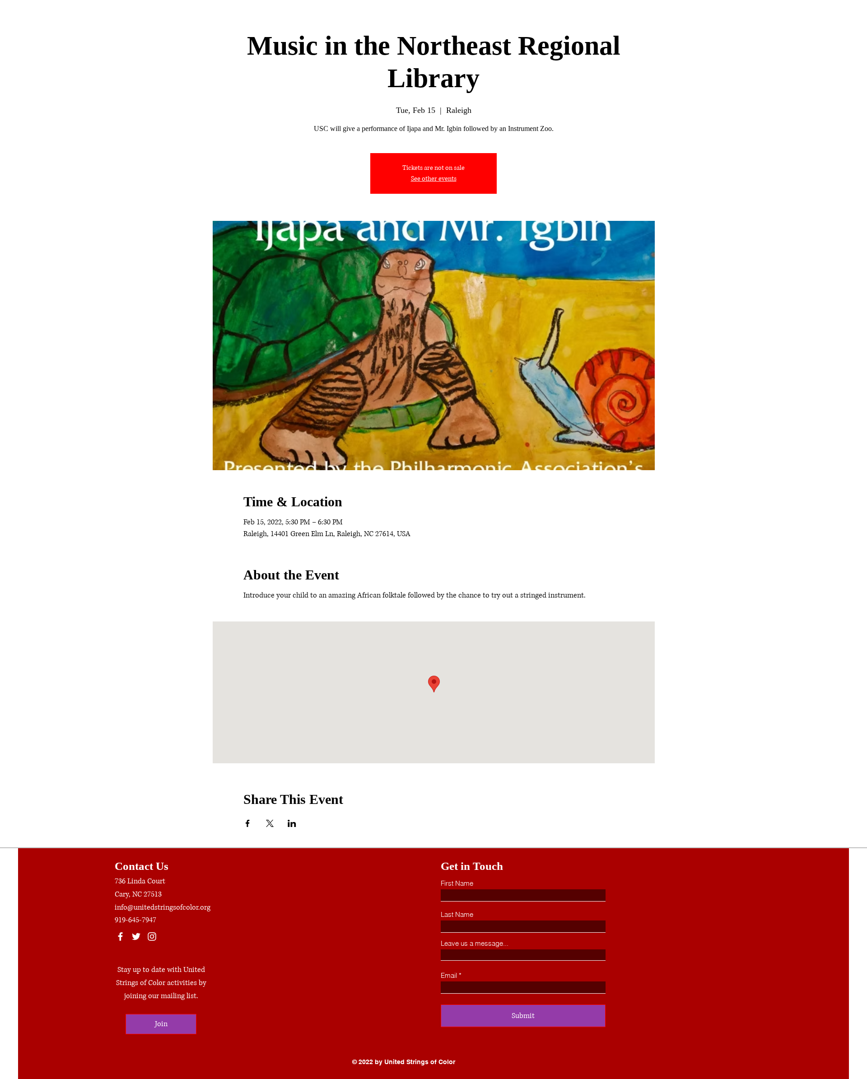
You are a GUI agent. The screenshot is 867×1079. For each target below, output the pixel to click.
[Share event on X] (270, 823)
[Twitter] (136, 936)
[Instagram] (152, 936)
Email (449, 975)
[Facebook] (120, 936)
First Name (457, 883)
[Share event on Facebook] (247, 823)
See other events (434, 178)
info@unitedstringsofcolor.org (162, 907)
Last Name (457, 914)
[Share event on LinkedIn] (292, 823)
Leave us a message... (474, 943)
